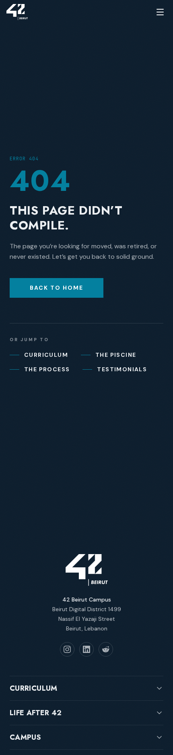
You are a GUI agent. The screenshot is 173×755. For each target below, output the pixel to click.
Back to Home (56, 287)
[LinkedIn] (86, 649)
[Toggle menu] (160, 12)
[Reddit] (106, 649)
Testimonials (122, 369)
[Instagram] (67, 649)
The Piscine (115, 354)
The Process (47, 369)
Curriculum (46, 354)
